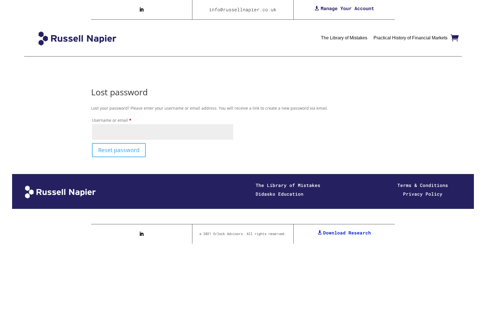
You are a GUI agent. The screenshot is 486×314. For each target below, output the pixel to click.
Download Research (347, 233)
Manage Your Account (347, 8)
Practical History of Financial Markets (410, 37)
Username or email (120, 120)
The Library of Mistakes (344, 37)
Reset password (119, 150)
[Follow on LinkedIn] (141, 9)
